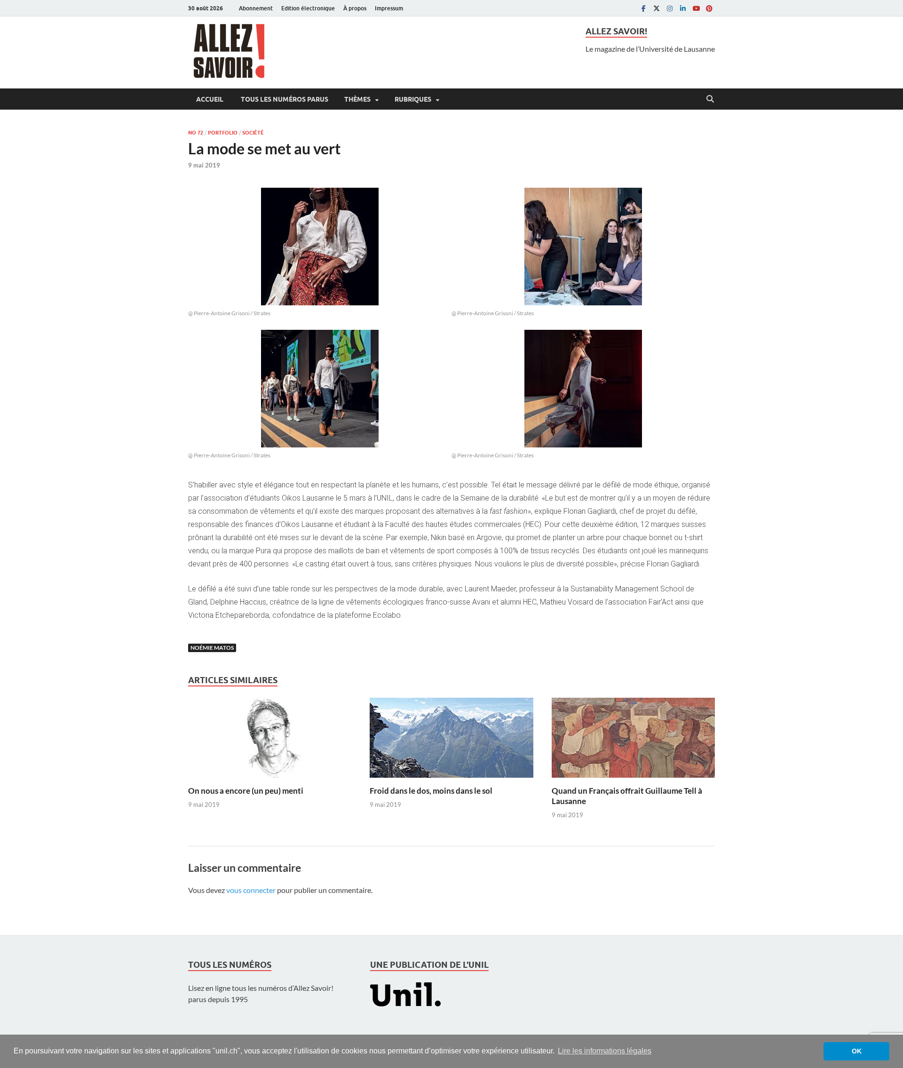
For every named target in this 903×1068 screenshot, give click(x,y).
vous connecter (251, 889)
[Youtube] (696, 8)
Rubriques (413, 99)
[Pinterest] (709, 8)
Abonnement (256, 8)
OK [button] (857, 1051)
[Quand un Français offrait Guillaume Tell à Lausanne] (633, 740)
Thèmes (357, 99)
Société (253, 132)
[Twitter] (656, 8)
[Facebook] (643, 8)
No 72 (195, 132)
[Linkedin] (683, 8)
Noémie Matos (212, 647)
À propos (354, 8)
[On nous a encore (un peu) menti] (269, 740)
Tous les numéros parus (283, 99)
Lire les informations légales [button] (604, 1051)
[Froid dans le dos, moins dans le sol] (451, 740)
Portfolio (223, 132)
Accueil (209, 99)
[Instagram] (669, 8)
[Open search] (710, 99)
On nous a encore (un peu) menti (245, 791)
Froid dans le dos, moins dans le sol (431, 791)
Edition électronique (308, 8)
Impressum (389, 8)
